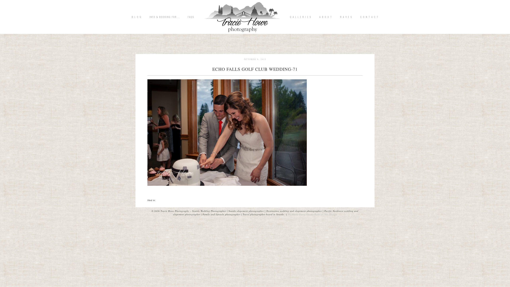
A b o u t (325, 17)
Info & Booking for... (164, 17)
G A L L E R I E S (300, 17)
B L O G (136, 17)
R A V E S (346, 17)
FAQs (191, 17)
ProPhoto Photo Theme (301, 214)
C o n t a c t (369, 17)
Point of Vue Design (326, 214)
